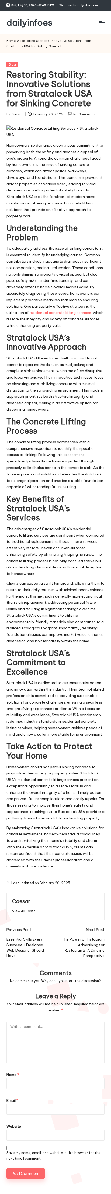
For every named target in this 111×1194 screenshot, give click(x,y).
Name (12, 1074)
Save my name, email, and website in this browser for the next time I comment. (53, 1156)
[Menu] (102, 22)
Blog (12, 64)
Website (13, 1126)
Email (12, 1100)
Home (11, 41)
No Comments (84, 114)
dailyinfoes (29, 22)
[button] (24, 911)
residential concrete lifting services (60, 312)
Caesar (21, 901)
